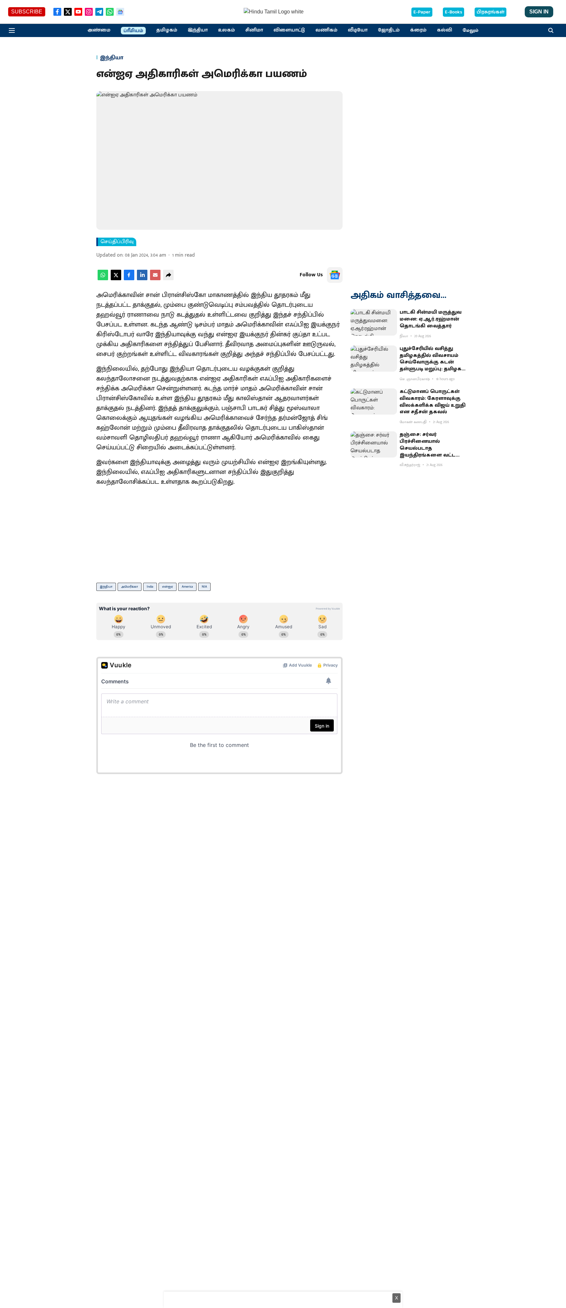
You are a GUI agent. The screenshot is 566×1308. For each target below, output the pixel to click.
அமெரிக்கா (129, 586)
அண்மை (98, 30)
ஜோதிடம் (389, 30)
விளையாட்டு (289, 30)
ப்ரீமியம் (133, 31)
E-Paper (421, 12)
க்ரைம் (418, 30)
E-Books (453, 12)
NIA (204, 586)
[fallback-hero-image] (373, 322)
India (150, 586)
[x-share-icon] (116, 278)
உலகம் (226, 30)
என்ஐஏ (167, 586)
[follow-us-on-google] (335, 275)
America (187, 586)
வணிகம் (326, 30)
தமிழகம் (166, 30)
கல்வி (444, 30)
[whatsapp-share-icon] (103, 278)
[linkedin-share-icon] (142, 278)
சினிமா (254, 30)
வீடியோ (358, 30)
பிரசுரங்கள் (490, 12)
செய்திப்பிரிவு (117, 242)
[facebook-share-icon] (129, 278)
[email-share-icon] (155, 278)
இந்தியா (198, 30)
